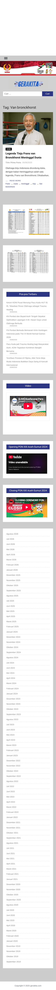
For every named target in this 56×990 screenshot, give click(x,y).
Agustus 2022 (12, 781)
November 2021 (13, 828)
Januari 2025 (12, 632)
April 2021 (10, 864)
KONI (9, 149)
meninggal (25, 184)
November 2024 (13, 642)
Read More (15, 181)
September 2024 (13, 652)
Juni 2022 (10, 791)
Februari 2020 (12, 936)
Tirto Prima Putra (13, 162)
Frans (8, 184)
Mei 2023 (10, 735)
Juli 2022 (10, 786)
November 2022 (13, 766)
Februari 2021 (12, 874)
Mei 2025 (10, 611)
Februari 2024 (12, 688)
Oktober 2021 (12, 833)
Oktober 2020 (12, 895)
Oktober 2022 (12, 771)
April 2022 (10, 802)
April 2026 (10, 554)
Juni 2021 (10, 853)
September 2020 (13, 900)
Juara (15, 184)
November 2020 (13, 889)
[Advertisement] (28, 28)
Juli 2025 (10, 601)
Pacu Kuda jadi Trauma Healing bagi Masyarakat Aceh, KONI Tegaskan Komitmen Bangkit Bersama (27, 347)
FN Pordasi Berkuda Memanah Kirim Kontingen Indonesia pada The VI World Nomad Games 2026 (26, 333)
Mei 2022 (10, 797)
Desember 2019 (13, 946)
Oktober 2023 (12, 709)
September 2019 (13, 962)
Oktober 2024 (12, 647)
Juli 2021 (10, 848)
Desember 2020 (13, 884)
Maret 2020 (11, 931)
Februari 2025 (12, 626)
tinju (34, 184)
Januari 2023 (12, 755)
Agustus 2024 (12, 657)
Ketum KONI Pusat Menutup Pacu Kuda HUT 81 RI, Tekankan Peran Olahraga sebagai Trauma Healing (27, 306)
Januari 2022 (12, 817)
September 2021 (13, 838)
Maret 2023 (11, 745)
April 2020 (10, 925)
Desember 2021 (13, 822)
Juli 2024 (10, 663)
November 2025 (13, 580)
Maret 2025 (11, 621)
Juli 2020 (10, 910)
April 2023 (10, 740)
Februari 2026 (12, 565)
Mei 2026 (10, 549)
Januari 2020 (12, 941)
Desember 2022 (13, 761)
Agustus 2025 (12, 596)
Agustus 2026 (12, 534)
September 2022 (13, 776)
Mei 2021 (10, 858)
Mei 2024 (10, 673)
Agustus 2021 (12, 843)
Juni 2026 (10, 544)
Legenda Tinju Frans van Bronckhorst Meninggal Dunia (23, 156)
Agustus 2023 (12, 719)
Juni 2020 (10, 915)
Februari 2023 (12, 750)
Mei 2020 (10, 920)
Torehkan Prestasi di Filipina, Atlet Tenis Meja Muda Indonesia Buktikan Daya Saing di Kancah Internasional (27, 361)
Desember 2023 (13, 699)
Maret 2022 (11, 807)
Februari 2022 (12, 812)
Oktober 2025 (12, 585)
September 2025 (13, 590)
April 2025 (10, 616)
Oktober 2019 (12, 956)
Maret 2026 (11, 560)
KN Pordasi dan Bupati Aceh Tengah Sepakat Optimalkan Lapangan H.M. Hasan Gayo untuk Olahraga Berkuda (26, 319)
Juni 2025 (10, 606)
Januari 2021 (12, 879)
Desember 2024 (13, 637)
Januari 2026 (12, 570)
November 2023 (13, 704)
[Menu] (5, 58)
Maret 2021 (11, 869)
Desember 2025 (13, 575)
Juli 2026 (10, 539)
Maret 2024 (11, 683)
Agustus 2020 (12, 905)
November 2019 (13, 951)
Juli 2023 (10, 724)
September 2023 (13, 714)
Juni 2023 (10, 730)
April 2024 (10, 678)
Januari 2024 (12, 694)
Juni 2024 (10, 668)
